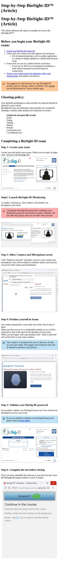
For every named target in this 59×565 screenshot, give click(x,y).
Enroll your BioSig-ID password (21, 51)
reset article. (24, 420)
